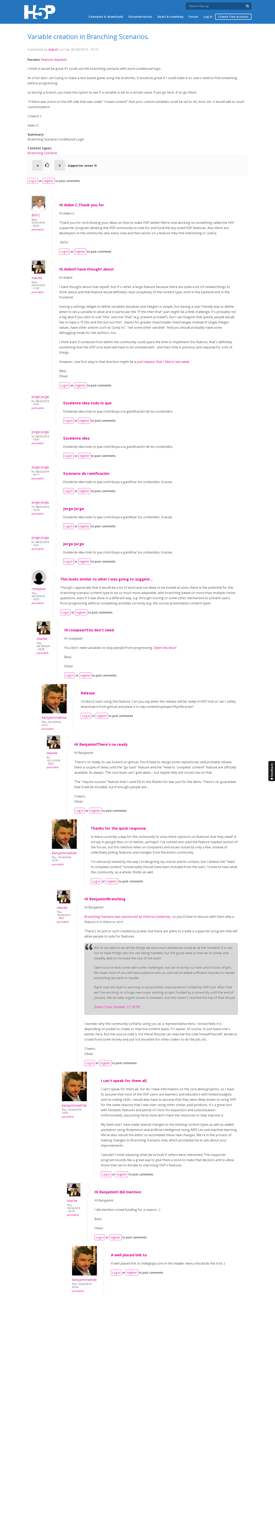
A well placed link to (129, 1255)
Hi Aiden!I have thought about (86, 269)
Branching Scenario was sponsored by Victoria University (127, 916)
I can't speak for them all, (124, 1080)
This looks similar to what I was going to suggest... (106, 579)
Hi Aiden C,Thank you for (81, 204)
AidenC (53, 49)
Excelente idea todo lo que (87, 403)
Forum (193, 17)
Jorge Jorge (40, 396)
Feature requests (54, 59)
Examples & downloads (106, 17)
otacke (37, 277)
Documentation (140, 17)
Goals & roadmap (170, 17)
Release (88, 693)
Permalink (37, 229)
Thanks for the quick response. (119, 828)
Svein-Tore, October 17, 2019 (117, 1007)
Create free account (233, 17)
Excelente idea (76, 438)
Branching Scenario (42, 153)
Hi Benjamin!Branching (104, 898)
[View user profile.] (38, 210)
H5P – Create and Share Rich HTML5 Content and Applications (40, 12)
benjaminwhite (54, 717)
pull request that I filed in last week (163, 361)
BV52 (36, 215)
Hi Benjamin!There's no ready (100, 744)
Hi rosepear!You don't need (89, 630)
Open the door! (165, 647)
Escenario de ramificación (86, 473)
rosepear (39, 588)
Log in (208, 17)
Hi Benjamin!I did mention (117, 1192)
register (49, 181)
